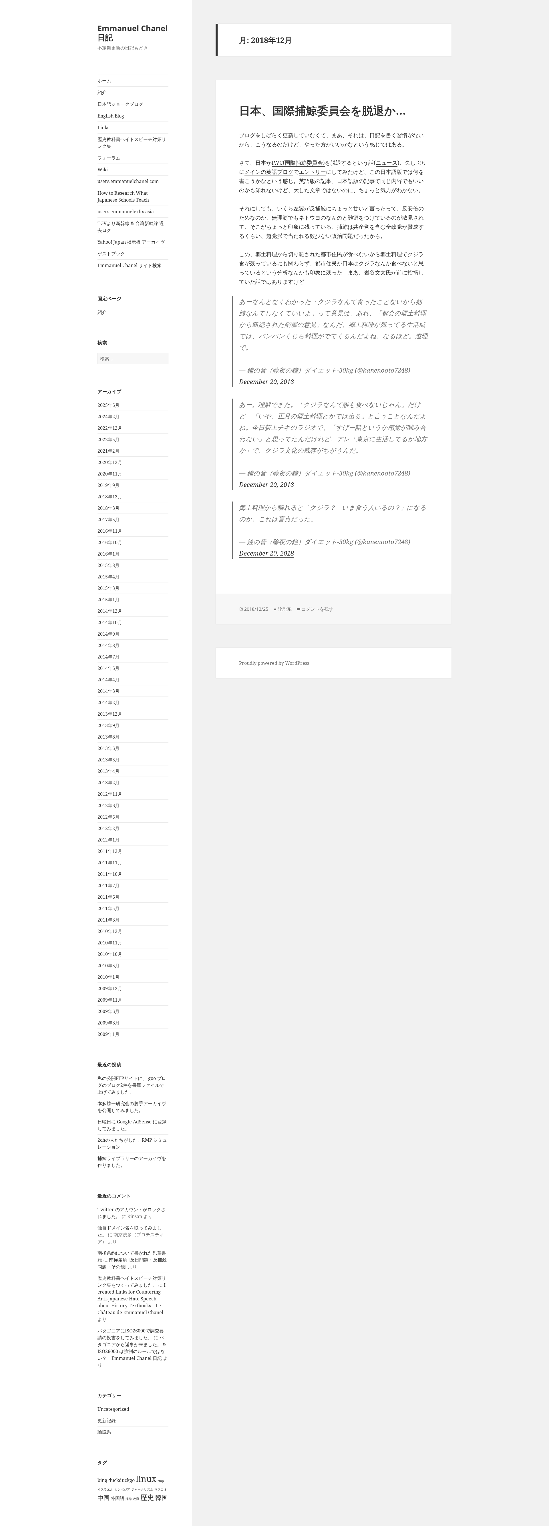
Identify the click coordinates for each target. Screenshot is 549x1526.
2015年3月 (109, 588)
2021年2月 (109, 451)
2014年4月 (109, 680)
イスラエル (105, 1489)
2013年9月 (109, 725)
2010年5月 (109, 965)
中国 (104, 1498)
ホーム (104, 80)
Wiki (103, 169)
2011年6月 (109, 897)
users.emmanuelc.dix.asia (126, 211)
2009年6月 (109, 1011)
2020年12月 (110, 462)
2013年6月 (109, 748)
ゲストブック (111, 253)
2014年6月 (109, 668)
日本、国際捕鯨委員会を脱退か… (322, 110)
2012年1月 (109, 840)
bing (102, 1480)
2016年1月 (109, 554)
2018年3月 (109, 508)
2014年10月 (110, 622)
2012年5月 (109, 817)
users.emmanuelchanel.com (128, 181)
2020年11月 (110, 474)
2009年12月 (110, 988)
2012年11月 (110, 794)
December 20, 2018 (266, 381)
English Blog (111, 116)
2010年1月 (109, 977)
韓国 (161, 1497)
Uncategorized (113, 1409)
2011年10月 (110, 874)
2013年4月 (109, 771)
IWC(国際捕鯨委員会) (298, 162)
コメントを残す (317, 609)
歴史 (147, 1497)
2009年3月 (109, 1023)
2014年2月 (109, 702)
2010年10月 (110, 954)
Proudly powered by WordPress (274, 663)
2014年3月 (109, 691)
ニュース (386, 162)
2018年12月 (110, 497)
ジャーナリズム (142, 1489)
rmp (161, 1481)
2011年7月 (109, 885)
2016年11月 (110, 531)
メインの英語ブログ (268, 172)
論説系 (104, 1432)
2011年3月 (109, 920)
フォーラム (109, 158)
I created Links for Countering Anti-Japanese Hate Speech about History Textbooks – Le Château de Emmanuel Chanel (132, 1299)
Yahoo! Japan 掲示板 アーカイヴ (131, 242)
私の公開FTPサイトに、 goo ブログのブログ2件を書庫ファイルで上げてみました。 (132, 1085)
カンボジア (122, 1489)
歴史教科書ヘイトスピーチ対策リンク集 (132, 142)
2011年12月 (110, 851)
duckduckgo (121, 1480)
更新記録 (107, 1420)
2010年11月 (110, 943)
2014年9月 (109, 634)
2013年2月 (109, 782)
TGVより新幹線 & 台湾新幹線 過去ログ (131, 226)
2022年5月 (109, 439)
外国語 (117, 1498)
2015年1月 (109, 599)
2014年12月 (110, 611)
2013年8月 (109, 737)
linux (146, 1479)
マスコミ (160, 1489)
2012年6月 (109, 805)
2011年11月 (110, 863)
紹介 (102, 92)
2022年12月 (110, 428)
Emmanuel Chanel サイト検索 (130, 265)
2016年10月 (110, 542)
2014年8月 (109, 645)
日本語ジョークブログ (120, 104)
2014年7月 (109, 657)
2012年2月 (109, 828)
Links (103, 127)
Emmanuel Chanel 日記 (133, 33)
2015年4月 (109, 577)
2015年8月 (109, 565)
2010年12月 (110, 931)
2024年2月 (109, 416)
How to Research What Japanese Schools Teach (123, 196)
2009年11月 (110, 1000)
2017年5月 (109, 519)
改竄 (136, 1499)
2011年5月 (109, 908)
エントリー (312, 172)
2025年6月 (109, 405)
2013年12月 (110, 714)
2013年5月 (109, 760)
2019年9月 (109, 485)
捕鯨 (129, 1499)
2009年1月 (109, 1034)
